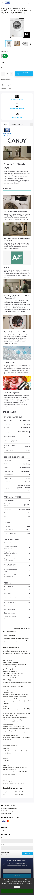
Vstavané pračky (19, 792)
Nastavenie (17, 887)
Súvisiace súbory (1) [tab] (18, 124)
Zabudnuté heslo (5, 855)
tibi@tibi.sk (4, 830)
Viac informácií (28, 883)
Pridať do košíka (26, 74)
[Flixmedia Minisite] (7, 136)
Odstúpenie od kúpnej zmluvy (9, 808)
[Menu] (2, 2)
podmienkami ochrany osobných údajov (17, 865)
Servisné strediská (6, 813)
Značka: (4, 51)
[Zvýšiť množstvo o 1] (11, 74)
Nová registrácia (5, 852)
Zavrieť (29, 91)
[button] (22, 629)
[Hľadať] (28, 2)
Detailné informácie (6, 80)
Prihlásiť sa (17, 876)
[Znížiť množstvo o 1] (3, 74)
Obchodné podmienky (7, 811)
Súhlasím (17, 891)
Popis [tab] (5, 124)
